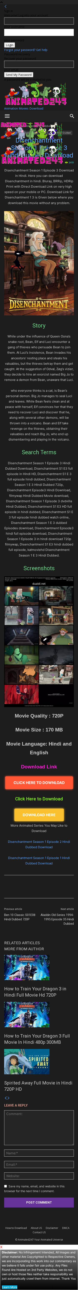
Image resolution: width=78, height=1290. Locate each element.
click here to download (39, 782)
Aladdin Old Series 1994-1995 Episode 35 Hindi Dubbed (57, 919)
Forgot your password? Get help (25, 50)
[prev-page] (5, 1098)
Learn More (9, 1287)
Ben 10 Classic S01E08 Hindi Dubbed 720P (19, 917)
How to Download (16, 1228)
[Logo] (31, 138)
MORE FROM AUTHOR (24, 949)
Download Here (39, 815)
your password (14, 40)
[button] (7, 116)
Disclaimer (52, 1228)
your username (14, 27)
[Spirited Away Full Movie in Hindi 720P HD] (39, 1061)
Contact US (39, 1232)
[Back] (5, 7)
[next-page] (8, 1098)
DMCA (65, 1228)
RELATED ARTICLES (22, 942)
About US (36, 1228)
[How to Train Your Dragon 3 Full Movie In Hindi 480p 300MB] (39, 1014)
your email (11, 70)
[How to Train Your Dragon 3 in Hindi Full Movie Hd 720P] (39, 967)
